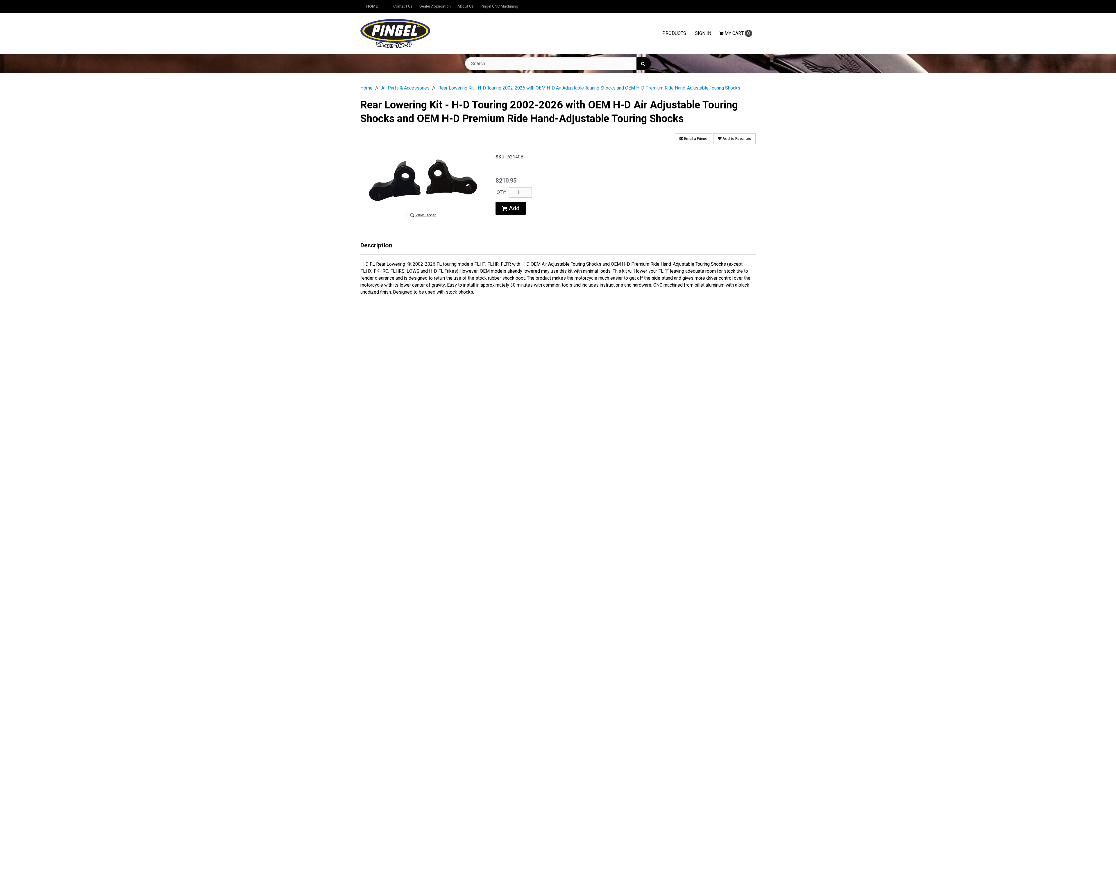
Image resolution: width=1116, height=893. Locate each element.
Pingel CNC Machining (499, 6)
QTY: (501, 192)
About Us (465, 6)
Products (674, 33)
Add (513, 208)
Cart (737, 33)
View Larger (425, 215)
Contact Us (403, 6)
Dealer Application (435, 6)
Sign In (703, 33)
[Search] (643, 63)
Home (372, 6)
